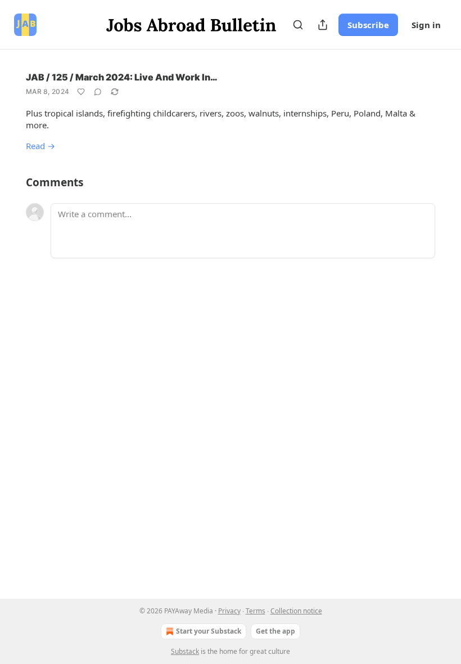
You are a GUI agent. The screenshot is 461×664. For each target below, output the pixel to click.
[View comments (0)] (98, 91)
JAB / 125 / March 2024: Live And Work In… (122, 77)
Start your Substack (208, 631)
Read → (40, 145)
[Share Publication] (322, 25)
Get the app (275, 631)
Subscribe (368, 24)
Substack (185, 651)
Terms (255, 611)
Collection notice (296, 611)
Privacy (229, 611)
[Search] (298, 25)
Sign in (426, 24)
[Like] (81, 91)
